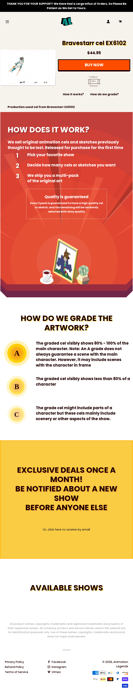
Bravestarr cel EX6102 (94, 43)
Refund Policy (14, 667)
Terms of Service (16, 672)
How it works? (73, 94)
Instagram (58, 667)
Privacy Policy (14, 662)
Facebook (58, 662)
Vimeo (56, 672)
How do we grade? (104, 94)
